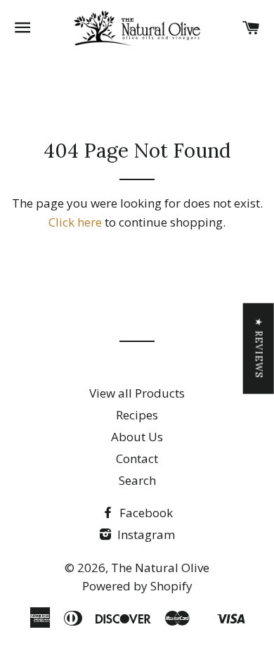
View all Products (137, 393)
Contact (137, 458)
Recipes (137, 415)
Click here (75, 222)
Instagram (145, 534)
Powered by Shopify (137, 586)
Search (137, 480)
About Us (137, 437)
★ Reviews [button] (259, 348)
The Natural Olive (160, 567)
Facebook (145, 513)
